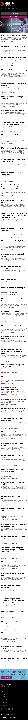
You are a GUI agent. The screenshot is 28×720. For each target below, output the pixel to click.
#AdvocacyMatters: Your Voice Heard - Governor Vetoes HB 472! (13, 123)
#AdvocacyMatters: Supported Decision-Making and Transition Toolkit (11, 351)
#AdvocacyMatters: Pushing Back (12, 562)
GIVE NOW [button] (6, 677)
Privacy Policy (4, 705)
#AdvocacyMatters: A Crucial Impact (13, 377)
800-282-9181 (13, 717)
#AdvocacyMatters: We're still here (13, 536)
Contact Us (3, 694)
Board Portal (4, 699)
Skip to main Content (15, 0)
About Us (3, 689)
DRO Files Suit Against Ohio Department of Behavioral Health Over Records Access (12, 600)
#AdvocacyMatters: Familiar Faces (12, 311)
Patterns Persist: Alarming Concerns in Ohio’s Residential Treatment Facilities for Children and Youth (14, 215)
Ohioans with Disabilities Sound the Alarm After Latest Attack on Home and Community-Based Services (13, 187)
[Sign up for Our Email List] (16, 8)
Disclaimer (3, 704)
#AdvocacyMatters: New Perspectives (14, 148)
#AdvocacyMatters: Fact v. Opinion (13, 110)
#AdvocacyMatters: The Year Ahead (13, 612)
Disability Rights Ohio (8, 4)
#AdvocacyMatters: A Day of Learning (14, 658)
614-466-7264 (5, 717)
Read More (13, 41)
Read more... (18, 39)
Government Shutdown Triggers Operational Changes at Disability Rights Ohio (12, 549)
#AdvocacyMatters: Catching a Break (13, 399)
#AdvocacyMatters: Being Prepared (13, 408)
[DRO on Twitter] (5, 8)
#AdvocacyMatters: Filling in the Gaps (14, 35)
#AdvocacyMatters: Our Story (11, 432)
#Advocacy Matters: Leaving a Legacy (14, 70)
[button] (14, 13)
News (2, 691)
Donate (2, 693)
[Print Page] (9, 8)
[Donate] (13, 8)
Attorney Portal (5, 696)
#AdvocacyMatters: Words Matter (12, 326)
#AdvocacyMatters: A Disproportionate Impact (9, 388)
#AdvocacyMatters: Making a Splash (13, 57)
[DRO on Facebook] (1, 8)
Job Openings (4, 702)
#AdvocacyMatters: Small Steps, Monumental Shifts (12, 471)
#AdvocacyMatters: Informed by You (13, 288)
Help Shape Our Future (9, 279)
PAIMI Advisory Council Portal (7, 700)
